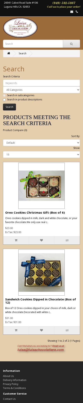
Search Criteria (11, 76)
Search (22, 53)
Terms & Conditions (14, 388)
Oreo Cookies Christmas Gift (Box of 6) (35, 212)
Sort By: (75, 136)
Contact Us (9, 399)
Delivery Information (14, 380)
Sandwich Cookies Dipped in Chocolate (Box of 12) (40, 301)
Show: (76, 148)
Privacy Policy (10, 384)
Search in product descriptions (24, 99)
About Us (8, 376)
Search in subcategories (20, 95)
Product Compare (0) (15, 130)
